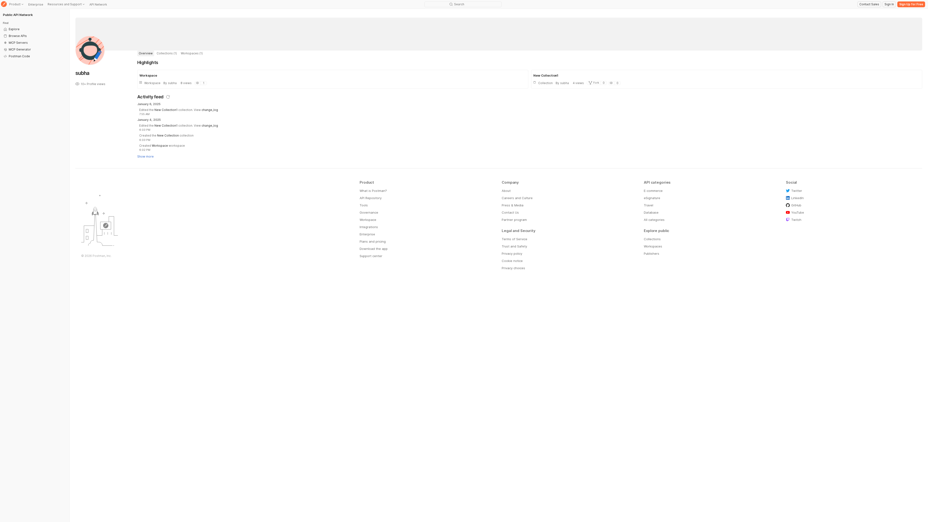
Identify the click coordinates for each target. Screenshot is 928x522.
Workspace (160, 145)
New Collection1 (166, 110)
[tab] (145, 53)
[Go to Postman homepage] (4, 4)
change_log (210, 110)
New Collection (168, 135)
